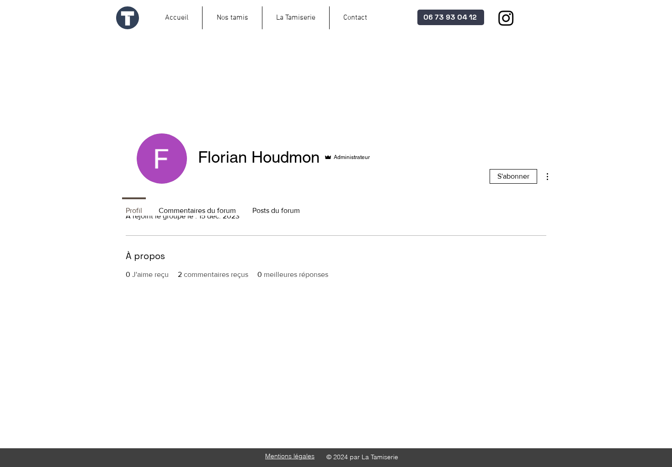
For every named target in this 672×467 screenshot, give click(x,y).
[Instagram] (506, 18)
